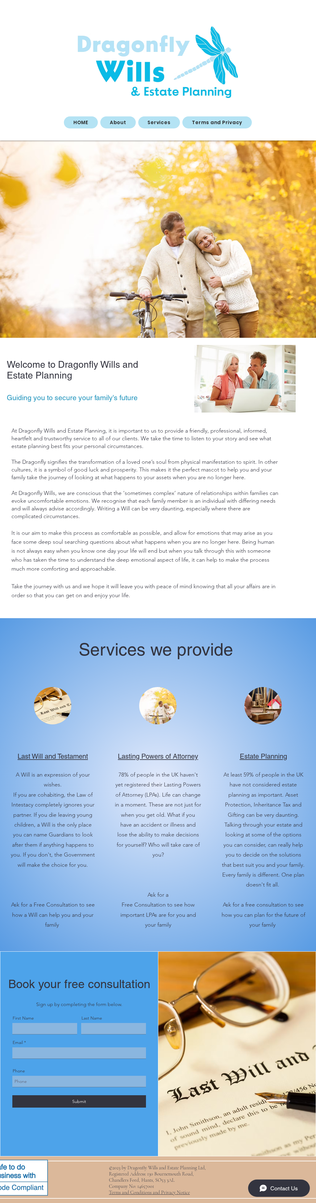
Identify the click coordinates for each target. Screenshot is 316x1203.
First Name (23, 1018)
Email (18, 1042)
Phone (19, 1071)
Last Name (91, 1018)
